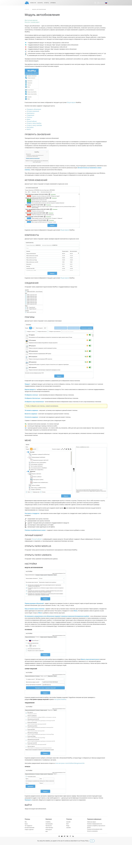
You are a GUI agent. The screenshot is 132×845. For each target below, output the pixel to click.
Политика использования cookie (94, 829)
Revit (67, 823)
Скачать (40, 2)
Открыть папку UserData (34, 125)
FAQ (26, 821)
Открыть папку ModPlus (34, 123)
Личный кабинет (32, 121)
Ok (92, 840)
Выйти (29, 129)
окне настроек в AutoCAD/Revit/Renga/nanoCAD (69, 763)
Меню (28, 119)
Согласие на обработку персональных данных (96, 826)
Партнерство (49, 825)
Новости (33, 2)
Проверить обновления (34, 109)
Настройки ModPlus (60, 699)
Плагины (29, 117)
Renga (67, 825)
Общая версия (71, 102)
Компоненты (30, 113)
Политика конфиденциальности (94, 823)
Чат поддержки (28, 825)
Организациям (49, 823)
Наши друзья (49, 829)
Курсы (26, 823)
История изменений (33, 111)
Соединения (30, 115)
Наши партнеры (49, 827)
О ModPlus (48, 821)
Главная (27, 9)
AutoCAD (68, 821)
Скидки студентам (29, 829)
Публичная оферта (91, 821)
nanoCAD (68, 827)
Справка (53, 2)
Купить (46, 2)
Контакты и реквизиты (92, 831)
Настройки (30, 127)
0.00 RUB (101, 3)
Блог (47, 831)
